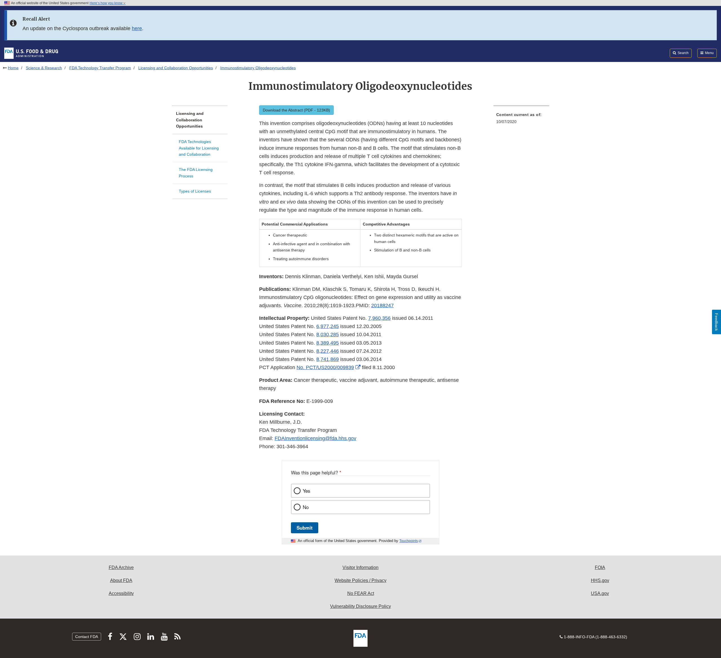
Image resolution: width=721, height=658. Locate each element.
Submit (305, 527)
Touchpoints (408, 541)
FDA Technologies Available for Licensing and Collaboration (199, 148)
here (137, 28)
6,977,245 (327, 326)
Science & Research (44, 68)
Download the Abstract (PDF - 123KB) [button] (296, 110)
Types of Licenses (195, 191)
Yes (306, 490)
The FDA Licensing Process (196, 172)
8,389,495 (327, 343)
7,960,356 (379, 318)
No (306, 507)
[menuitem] (521, 119)
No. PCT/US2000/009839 (325, 367)
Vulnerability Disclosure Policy (360, 606)
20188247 (382, 305)
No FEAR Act (360, 593)
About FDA (121, 580)
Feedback (716, 322)
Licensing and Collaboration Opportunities (175, 68)
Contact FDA (86, 636)
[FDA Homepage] (31, 53)
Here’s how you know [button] (106, 3)
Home (13, 68)
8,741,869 (327, 359)
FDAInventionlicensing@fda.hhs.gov (315, 438)
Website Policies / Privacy (360, 580)
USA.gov (600, 593)
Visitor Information (360, 567)
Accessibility (121, 593)
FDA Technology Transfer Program (100, 68)
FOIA (600, 567)
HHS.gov (600, 580)
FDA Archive (121, 567)
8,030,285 (327, 334)
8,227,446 (327, 351)
